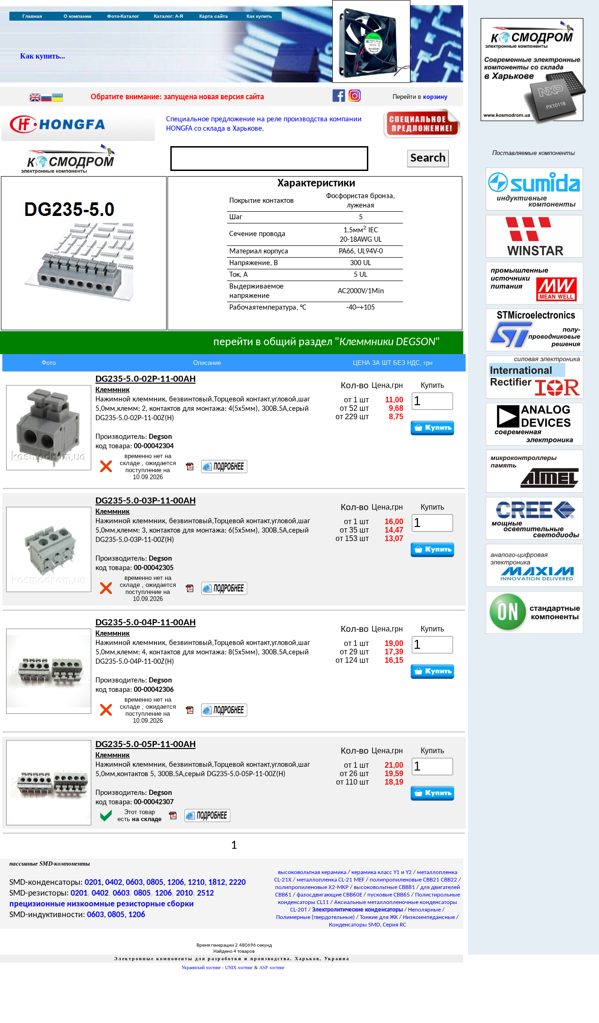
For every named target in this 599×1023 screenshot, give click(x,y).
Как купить (259, 16)
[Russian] (46, 98)
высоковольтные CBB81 (384, 887)
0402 (113, 882)
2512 (205, 893)
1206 (175, 882)
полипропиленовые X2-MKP (312, 887)
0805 (154, 882)
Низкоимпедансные (429, 917)
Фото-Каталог (123, 16)
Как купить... (42, 56)
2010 (184, 893)
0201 (93, 882)
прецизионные (37, 904)
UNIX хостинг (239, 967)
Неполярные (424, 910)
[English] (35, 98)
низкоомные (91, 904)
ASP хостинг (272, 967)
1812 (216, 882)
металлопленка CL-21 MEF (331, 880)
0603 (134, 882)
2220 (237, 882)
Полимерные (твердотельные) (315, 917)
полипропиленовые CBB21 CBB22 (413, 880)
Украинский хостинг (201, 967)
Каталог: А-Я (168, 16)
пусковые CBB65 (388, 895)
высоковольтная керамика (312, 872)
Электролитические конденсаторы (357, 910)
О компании (77, 16)
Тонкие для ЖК (379, 917)
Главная (32, 16)
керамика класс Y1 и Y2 (381, 872)
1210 (196, 882)
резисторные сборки (155, 904)
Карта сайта (213, 16)
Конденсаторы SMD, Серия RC (367, 925)
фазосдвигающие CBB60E (329, 895)
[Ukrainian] (57, 98)
